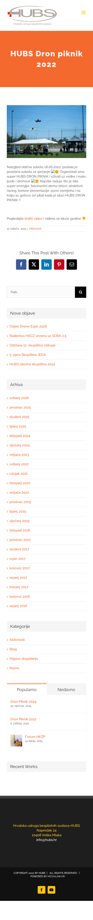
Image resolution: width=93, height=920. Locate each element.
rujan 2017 (17, 559)
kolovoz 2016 (19, 596)
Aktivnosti (35, 228)
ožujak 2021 (18, 474)
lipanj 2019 (17, 511)
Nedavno (66, 689)
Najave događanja (23, 659)
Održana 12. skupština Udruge (32, 345)
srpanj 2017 (18, 578)
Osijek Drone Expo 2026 (28, 326)
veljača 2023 (19, 455)
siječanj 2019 (19, 521)
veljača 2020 (19, 493)
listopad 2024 (19, 436)
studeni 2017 (19, 549)
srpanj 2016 (18, 606)
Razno (14, 668)
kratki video (33, 219)
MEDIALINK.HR (56, 876)
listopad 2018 (19, 530)
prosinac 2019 (20, 502)
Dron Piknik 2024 (23, 702)
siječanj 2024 (19, 445)
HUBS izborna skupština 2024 (32, 364)
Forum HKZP (35, 737)
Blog (13, 649)
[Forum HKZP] (16, 737)
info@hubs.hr (46, 840)
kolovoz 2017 (19, 568)
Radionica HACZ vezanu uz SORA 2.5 (37, 336)
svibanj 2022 (19, 464)
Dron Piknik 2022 (23, 719)
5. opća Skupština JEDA (27, 355)
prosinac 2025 (20, 407)
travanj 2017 (18, 587)
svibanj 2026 (19, 398)
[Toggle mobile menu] (83, 12)
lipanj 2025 (17, 426)
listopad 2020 (19, 483)
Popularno (27, 689)
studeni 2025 (19, 417)
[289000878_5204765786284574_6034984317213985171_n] (46, 131)
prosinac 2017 (20, 540)
